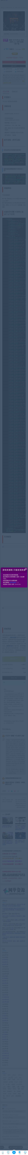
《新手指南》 (13, 582)
